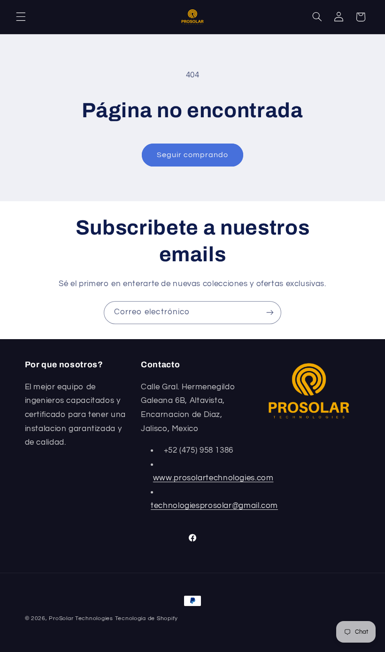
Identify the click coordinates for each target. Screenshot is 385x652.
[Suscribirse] (270, 312)
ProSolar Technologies (81, 618)
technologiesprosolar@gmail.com (214, 505)
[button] (20, 17)
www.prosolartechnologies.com (213, 478)
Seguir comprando (193, 155)
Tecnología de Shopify (146, 618)
